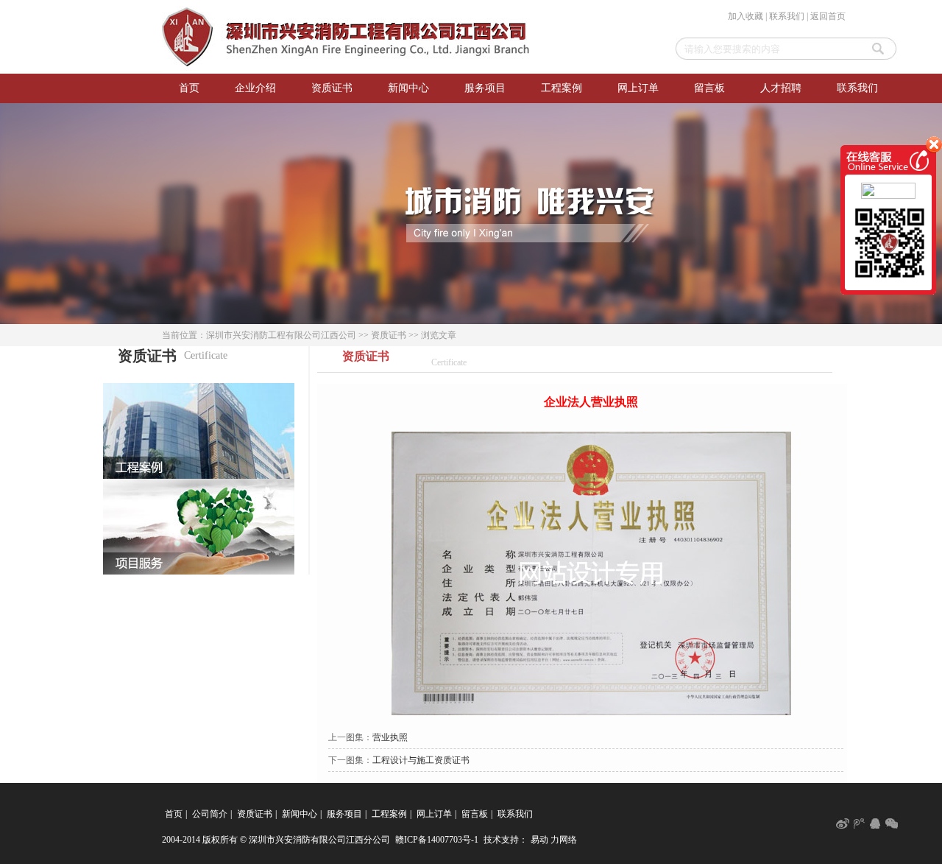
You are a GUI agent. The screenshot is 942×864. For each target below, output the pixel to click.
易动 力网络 (554, 840)
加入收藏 (745, 16)
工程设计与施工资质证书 (421, 760)
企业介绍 (255, 88)
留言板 (709, 88)
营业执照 (390, 737)
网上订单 (638, 88)
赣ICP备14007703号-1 (436, 840)
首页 (189, 88)
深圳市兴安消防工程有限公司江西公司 (281, 335)
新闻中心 (408, 88)
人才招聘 (780, 88)
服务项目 (485, 88)
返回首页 (828, 16)
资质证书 (332, 88)
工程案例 (561, 88)
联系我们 (786, 16)
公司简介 (209, 814)
